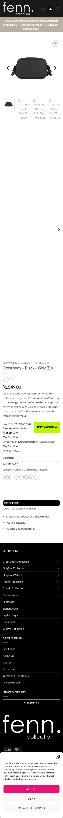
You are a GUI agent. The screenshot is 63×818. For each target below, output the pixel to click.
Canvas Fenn (10, 595)
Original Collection (14, 568)
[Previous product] (12, 379)
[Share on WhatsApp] (6, 477)
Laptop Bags (10, 615)
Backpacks (9, 621)
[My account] (50, 9)
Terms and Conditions (16, 675)
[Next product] (5, 379)
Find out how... (11, 450)
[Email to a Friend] (25, 477)
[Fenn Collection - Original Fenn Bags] (18, 9)
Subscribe (9, 669)
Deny (31, 798)
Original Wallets (12, 574)
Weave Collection (13, 628)
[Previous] (8, 68)
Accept (31, 789)
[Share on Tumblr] (37, 477)
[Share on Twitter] (18, 477)
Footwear (8, 601)
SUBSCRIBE (31, 703)
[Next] (55, 68)
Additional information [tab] (20, 508)
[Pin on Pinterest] (31, 477)
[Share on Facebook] (12, 477)
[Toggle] (58, 561)
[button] (57, 756)
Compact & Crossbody (17, 362)
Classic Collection (13, 588)
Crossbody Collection (16, 561)
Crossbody (42, 362)
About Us (8, 655)
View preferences (31, 808)
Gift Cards (9, 648)
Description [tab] (12, 503)
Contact (7, 662)
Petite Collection (13, 581)
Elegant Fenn (10, 608)
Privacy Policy (11, 682)
